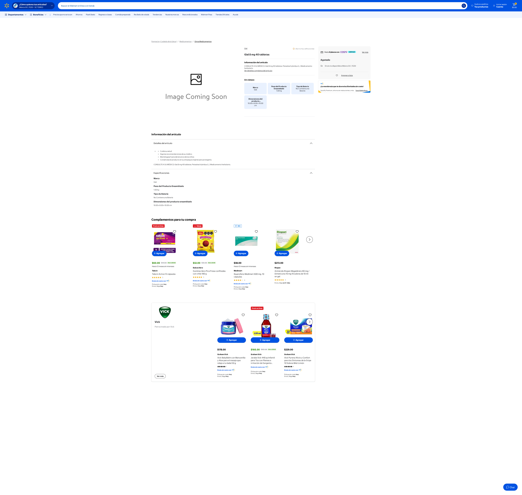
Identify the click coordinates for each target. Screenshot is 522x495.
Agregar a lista (347, 75)
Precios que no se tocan (62, 14)
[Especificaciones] (311, 173)
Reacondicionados (190, 14)
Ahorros (79, 14)
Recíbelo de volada (141, 14)
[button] (480, 5)
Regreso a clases (105, 14)
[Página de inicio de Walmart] (6, 5)
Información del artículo (166, 134)
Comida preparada (122, 14)
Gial (245, 48)
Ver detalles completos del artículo (258, 71)
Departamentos (15, 14)
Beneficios (38, 14)
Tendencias (157, 14)
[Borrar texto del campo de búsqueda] (457, 5)
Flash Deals (90, 14)
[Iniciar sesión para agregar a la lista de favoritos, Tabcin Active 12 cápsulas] (174, 231)
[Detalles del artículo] (311, 143)
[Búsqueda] (464, 6)
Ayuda (235, 14)
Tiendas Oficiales (222, 14)
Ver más (365, 52)
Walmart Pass (206, 14)
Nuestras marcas (172, 14)
